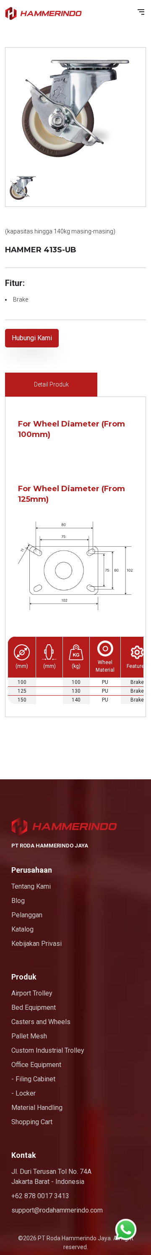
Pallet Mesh (29, 1036)
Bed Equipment (33, 1007)
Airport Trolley (31, 993)
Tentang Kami (31, 886)
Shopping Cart (31, 1122)
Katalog (22, 929)
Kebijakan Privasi (36, 944)
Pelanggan (26, 915)
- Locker (23, 1093)
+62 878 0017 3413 (40, 1196)
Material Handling (36, 1108)
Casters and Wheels (40, 1022)
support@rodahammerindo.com (57, 1210)
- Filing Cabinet (33, 1079)
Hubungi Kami (32, 338)
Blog (18, 901)
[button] (141, 12)
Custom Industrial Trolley (47, 1050)
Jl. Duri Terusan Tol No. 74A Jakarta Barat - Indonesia (51, 1177)
